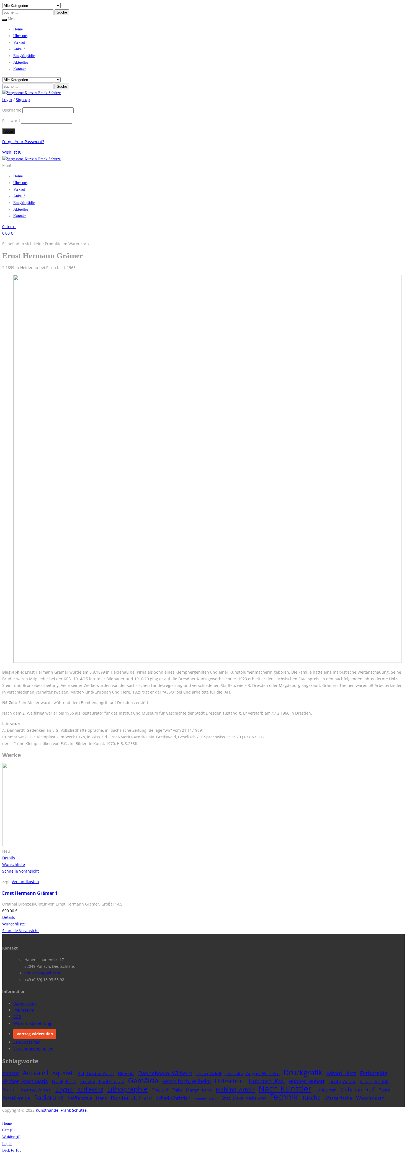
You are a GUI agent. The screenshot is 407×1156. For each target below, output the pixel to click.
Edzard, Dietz (341, 1073)
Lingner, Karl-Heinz (79, 1089)
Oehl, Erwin (326, 1090)
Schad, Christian (173, 1098)
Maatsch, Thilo (166, 1090)
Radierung (48, 1097)
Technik (284, 1096)
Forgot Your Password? (23, 141)
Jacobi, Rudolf (374, 1081)
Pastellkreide (16, 1098)
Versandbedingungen (33, 1048)
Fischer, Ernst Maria (25, 1081)
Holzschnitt (230, 1081)
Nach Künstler (285, 1088)
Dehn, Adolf (208, 1073)
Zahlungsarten (26, 1042)
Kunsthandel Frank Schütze (61, 1110)
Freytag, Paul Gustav (102, 1081)
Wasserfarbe (338, 1098)
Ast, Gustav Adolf (96, 1073)
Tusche (311, 1097)
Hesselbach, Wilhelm (186, 1081)
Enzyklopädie (24, 56)
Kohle (9, 1089)
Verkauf (19, 42)
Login (7, 1144)
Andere (10, 1073)
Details (8, 857)
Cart (8, 1130)
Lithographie (127, 1088)
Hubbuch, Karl (267, 1081)
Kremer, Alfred (35, 1090)
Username (11, 110)
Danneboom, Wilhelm (165, 1073)
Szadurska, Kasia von (243, 1098)
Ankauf (19, 49)
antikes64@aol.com (42, 973)
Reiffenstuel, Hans (87, 1098)
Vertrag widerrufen (35, 1033)
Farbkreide (373, 1073)
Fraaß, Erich (64, 1082)
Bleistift (126, 1073)
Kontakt (19, 69)
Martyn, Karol (199, 1090)
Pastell (385, 1090)
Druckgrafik (303, 1072)
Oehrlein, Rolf (358, 1089)
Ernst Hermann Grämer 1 (30, 893)
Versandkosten (25, 881)
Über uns (20, 36)
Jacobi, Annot (342, 1082)
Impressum (23, 1010)
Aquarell (35, 1072)
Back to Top (11, 1150)
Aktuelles (20, 62)
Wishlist (12, 152)
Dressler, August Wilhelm (252, 1073)
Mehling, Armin (235, 1089)
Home (18, 29)
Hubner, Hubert (306, 1081)
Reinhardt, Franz (131, 1097)
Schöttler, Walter (206, 1099)
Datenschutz (25, 1003)
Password (11, 120)
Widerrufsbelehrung (32, 1023)
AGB (17, 1016)
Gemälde (143, 1080)
